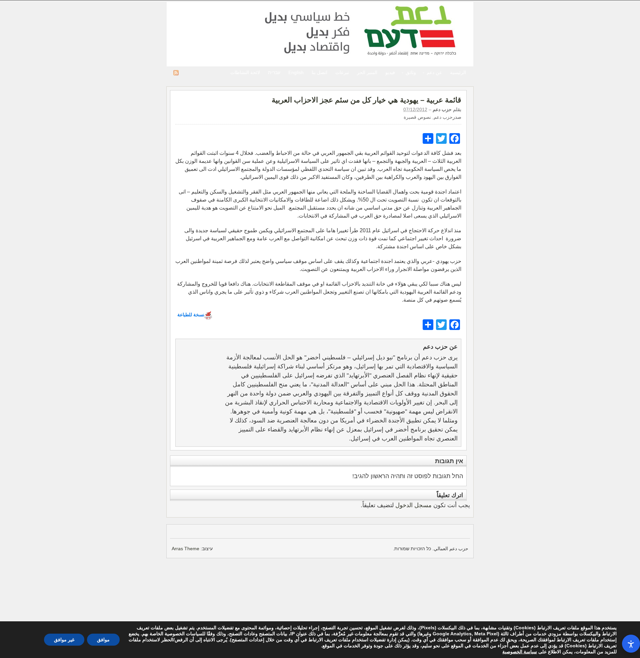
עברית (274, 72)
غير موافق (64, 639)
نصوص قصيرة (417, 117)
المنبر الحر (367, 72)
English (296, 72)
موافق (103, 639)
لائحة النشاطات (245, 72)
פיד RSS (176, 72)
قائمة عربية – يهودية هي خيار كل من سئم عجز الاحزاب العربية (366, 100)
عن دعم (436, 73)
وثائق (413, 73)
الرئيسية (458, 72)
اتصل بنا (319, 72)
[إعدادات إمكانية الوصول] (631, 644)
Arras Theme (185, 548)
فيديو (390, 72)
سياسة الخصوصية (519, 651)
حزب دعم (320, 34)
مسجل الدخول (413, 505)
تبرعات (342, 72)
